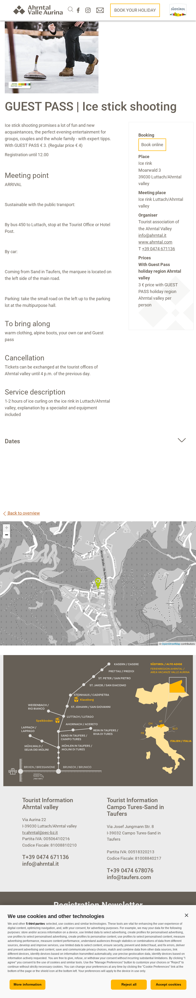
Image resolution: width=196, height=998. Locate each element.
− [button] (6, 535)
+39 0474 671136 (158, 248)
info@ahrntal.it (152, 235)
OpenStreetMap (171, 644)
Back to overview (23, 513)
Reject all (128, 984)
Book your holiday (135, 10)
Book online (152, 144)
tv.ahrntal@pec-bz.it (40, 832)
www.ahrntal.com (155, 242)
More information (28, 984)
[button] (186, 915)
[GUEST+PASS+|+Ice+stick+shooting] (98, 583)
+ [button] (6, 528)
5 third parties (35, 923)
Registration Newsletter (98, 905)
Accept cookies (168, 984)
